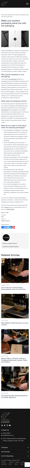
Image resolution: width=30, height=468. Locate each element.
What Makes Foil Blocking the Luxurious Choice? (14, 324)
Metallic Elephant (5, 220)
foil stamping (12, 79)
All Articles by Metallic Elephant (10, 246)
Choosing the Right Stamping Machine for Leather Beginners (14, 396)
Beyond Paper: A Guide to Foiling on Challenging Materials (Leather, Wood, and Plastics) (14, 360)
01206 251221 (10, 209)
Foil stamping (5, 110)
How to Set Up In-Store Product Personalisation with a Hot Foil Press (13, 288)
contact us (7, 207)
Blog (2, 216)
